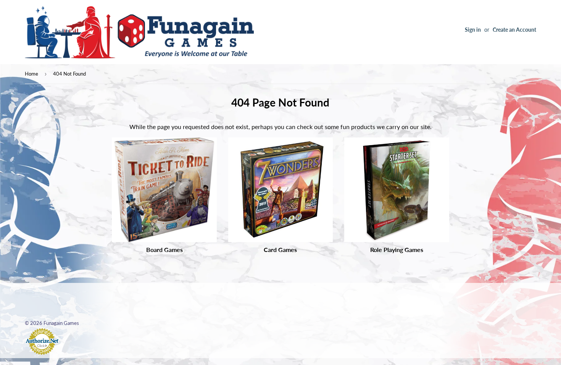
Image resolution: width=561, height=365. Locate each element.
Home (31, 74)
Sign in (473, 30)
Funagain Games (61, 323)
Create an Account (514, 30)
